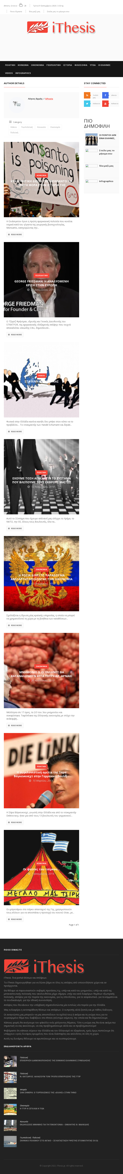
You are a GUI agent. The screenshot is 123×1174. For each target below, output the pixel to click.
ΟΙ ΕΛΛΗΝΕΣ (104, 65)
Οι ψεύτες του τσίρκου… (41, 869)
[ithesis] (61, 25)
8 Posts (49, 98)
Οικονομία (55, 127)
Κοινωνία (41, 127)
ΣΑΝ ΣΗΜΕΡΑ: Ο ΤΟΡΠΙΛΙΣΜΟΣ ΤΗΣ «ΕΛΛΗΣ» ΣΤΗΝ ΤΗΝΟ (48, 1092)
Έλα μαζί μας (34, 11)
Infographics (23, 73)
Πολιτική (14, 132)
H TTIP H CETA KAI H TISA (32, 1108)
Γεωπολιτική (27, 127)
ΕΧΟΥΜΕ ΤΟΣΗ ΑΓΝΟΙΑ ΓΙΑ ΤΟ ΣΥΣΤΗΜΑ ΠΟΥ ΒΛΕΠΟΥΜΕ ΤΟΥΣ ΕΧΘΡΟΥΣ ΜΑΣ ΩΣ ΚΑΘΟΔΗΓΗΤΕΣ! (41, 482)
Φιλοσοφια (80, 65)
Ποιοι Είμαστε (16, 11)
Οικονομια (37, 65)
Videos (9, 73)
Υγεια (93, 65)
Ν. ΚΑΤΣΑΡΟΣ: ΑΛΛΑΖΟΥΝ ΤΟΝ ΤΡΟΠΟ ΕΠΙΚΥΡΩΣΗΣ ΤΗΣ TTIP (50, 1076)
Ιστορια (67, 65)
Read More (16, 234)
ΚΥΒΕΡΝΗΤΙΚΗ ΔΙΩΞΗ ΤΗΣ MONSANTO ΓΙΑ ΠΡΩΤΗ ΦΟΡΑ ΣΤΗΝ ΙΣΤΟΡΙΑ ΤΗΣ (41, 183)
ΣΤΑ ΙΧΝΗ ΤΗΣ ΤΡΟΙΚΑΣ (42, 381)
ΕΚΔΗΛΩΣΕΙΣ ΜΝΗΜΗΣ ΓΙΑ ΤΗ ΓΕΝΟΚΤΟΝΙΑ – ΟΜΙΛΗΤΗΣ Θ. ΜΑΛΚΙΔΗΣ (54, 1124)
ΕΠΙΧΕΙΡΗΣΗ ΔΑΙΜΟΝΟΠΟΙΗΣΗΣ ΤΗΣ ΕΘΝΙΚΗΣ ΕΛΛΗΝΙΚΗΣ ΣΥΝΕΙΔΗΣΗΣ (55, 1060)
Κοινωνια (23, 65)
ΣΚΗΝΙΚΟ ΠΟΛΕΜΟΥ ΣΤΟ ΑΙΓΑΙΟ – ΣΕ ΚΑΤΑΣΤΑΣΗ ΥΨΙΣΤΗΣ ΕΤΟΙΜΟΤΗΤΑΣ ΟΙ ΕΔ (59, 1140)
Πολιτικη (10, 65)
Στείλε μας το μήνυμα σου (58, 11)
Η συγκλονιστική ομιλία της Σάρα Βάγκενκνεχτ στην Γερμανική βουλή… (41, 774)
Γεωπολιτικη (53, 65)
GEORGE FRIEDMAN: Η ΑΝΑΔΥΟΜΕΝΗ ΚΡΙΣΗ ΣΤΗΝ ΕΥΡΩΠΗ (41, 283)
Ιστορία (23, 1089)
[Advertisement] (61, 51)
